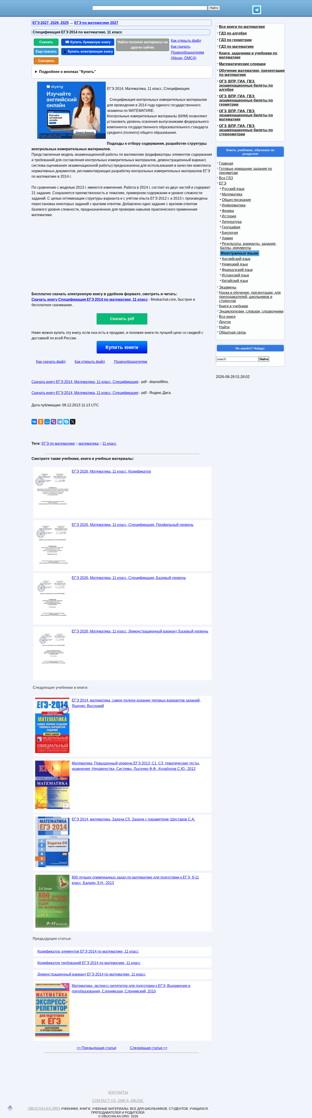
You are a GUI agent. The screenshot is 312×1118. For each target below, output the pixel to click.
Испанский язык (235, 275)
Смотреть (46, 61)
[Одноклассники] (40, 421)
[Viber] (53, 421)
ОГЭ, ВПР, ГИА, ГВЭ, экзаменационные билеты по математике (246, 115)
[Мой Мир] (47, 421)
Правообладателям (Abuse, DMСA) (187, 55)
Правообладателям (130, 362)
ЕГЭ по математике (58, 443)
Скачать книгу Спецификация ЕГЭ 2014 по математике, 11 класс (90, 299)
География (231, 227)
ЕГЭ (222, 183)
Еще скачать (46, 51)
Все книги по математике (242, 27)
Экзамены (227, 287)
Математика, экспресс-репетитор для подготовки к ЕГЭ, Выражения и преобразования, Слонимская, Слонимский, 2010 (131, 988)
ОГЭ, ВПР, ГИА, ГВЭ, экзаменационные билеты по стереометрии (246, 130)
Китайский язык (235, 281)
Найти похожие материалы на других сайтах (143, 44)
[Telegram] (60, 421)
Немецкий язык (235, 264)
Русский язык (233, 189)
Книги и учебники (233, 306)
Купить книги (122, 347)
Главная (226, 163)
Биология (230, 233)
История (229, 216)
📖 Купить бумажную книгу (88, 42)
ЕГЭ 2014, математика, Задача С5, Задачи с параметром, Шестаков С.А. (133, 819)
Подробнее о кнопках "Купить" (67, 72)
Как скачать (180, 46)
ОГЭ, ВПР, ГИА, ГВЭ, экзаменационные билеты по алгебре (246, 85)
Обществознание (236, 200)
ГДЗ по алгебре (233, 33)
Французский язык (237, 270)
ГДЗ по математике (236, 46)
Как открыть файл (186, 41)
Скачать (46, 42)
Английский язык (236, 259)
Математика (232, 194)
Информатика (234, 205)
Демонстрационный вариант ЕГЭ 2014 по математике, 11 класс (91, 974)
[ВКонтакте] (34, 421)
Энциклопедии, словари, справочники (251, 311)
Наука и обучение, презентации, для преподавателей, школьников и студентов (250, 297)
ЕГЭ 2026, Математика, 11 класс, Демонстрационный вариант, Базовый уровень (140, 631)
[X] (72, 421)
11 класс (109, 443)
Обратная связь (232, 332)
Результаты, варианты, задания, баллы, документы (248, 246)
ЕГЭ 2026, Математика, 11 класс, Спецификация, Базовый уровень (129, 578)
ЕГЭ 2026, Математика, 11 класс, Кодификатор (111, 471)
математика (89, 443)
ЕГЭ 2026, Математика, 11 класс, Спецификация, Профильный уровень (132, 525)
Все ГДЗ (226, 178)
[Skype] (66, 421)
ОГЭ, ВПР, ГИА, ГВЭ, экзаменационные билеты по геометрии (246, 100)
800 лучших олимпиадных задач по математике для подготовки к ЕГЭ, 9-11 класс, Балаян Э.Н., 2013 (135, 880)
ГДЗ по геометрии (235, 40)
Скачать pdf (122, 318)
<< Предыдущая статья (96, 1048)
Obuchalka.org (44, 1108)
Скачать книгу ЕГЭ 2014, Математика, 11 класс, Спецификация (85, 382)
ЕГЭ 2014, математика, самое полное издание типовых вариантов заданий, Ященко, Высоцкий (136, 703)
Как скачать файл (51, 362)
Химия (227, 238)
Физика (228, 211)
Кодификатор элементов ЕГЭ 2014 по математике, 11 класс (88, 951)
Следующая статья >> (148, 1048)
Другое (225, 322)
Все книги (227, 317)
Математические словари (242, 64)
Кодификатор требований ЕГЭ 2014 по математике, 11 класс (88, 963)
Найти (224, 327)
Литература (232, 222)
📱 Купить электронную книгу (88, 51)
